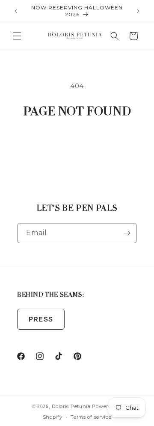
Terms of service (91, 417)
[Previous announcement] (15, 11)
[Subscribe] (127, 233)
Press (41, 319)
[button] (17, 36)
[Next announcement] (138, 11)
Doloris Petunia (71, 406)
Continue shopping (77, 144)
